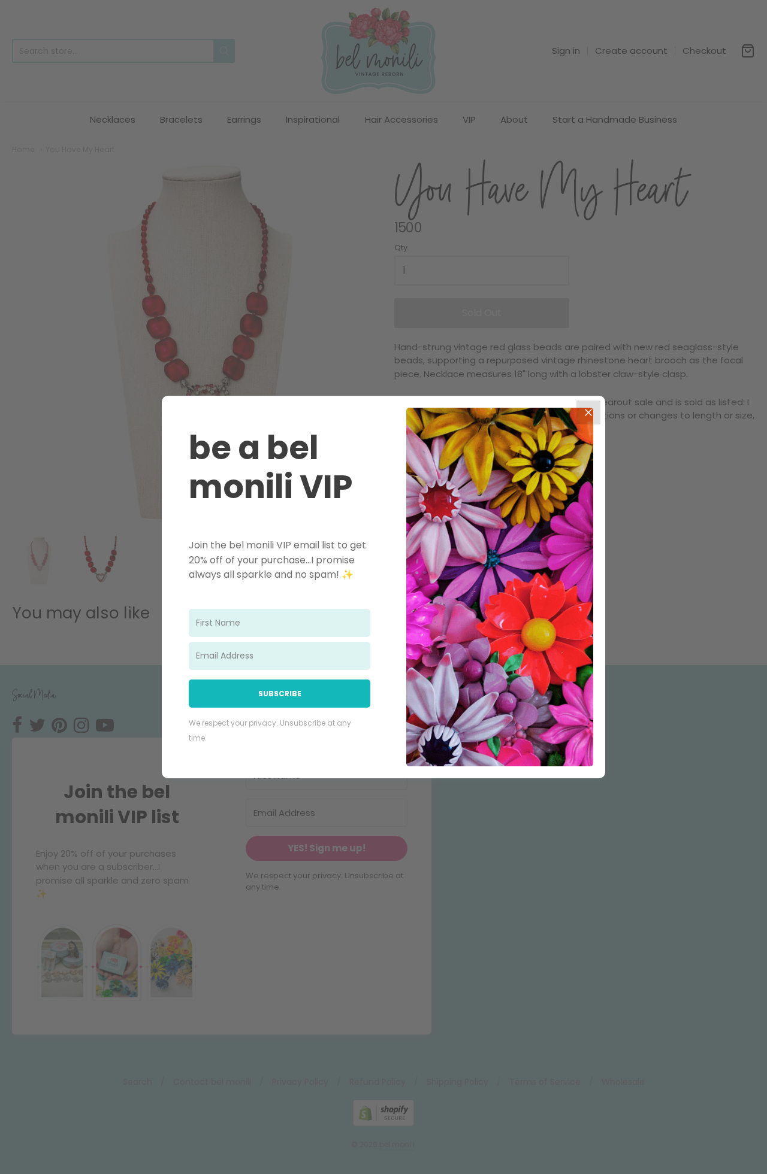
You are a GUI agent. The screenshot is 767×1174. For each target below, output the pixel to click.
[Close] (588, 412)
